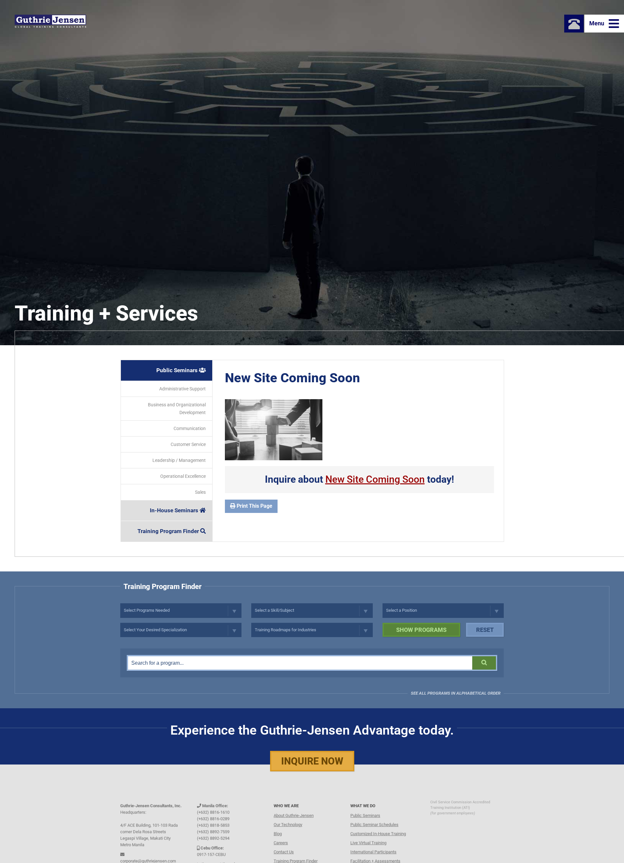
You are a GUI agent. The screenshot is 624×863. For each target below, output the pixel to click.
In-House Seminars (175, 510)
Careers (281, 833)
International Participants (373, 843)
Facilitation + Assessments (375, 852)
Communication (190, 428)
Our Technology (288, 815)
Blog (278, 824)
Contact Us (284, 843)
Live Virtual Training (368, 833)
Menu (597, 23)
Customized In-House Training (378, 824)
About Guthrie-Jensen (294, 806)
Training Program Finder (168, 531)
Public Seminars (177, 370)
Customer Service (188, 444)
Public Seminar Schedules (374, 815)
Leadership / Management (179, 460)
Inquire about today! (359, 479)
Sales (200, 492)
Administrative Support (182, 388)
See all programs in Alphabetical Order (455, 693)
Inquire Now (312, 761)
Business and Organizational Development (177, 408)
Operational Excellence (183, 476)
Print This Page (253, 506)
